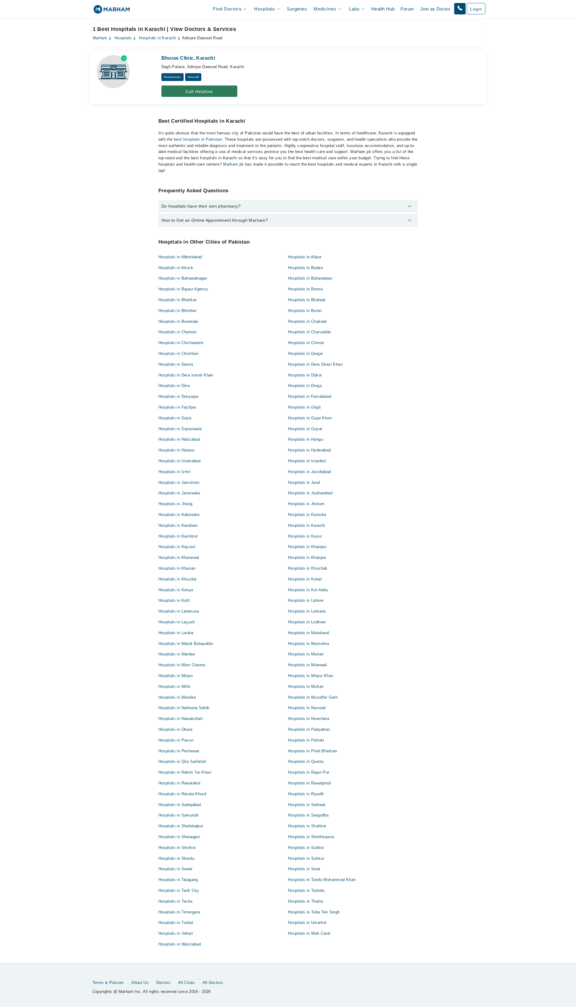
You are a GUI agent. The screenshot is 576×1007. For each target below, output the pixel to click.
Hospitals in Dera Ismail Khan (185, 375)
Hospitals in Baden (305, 267)
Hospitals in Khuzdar (177, 579)
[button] (460, 8)
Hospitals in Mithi (174, 686)
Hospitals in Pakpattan (309, 729)
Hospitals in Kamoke (307, 514)
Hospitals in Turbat (175, 922)
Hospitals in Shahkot (307, 826)
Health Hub (382, 8)
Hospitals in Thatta (305, 901)
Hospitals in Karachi (157, 38)
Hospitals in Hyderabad (309, 450)
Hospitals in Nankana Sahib (183, 708)
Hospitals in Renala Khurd (182, 794)
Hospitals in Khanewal (178, 557)
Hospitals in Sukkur (306, 858)
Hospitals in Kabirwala (179, 514)
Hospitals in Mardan (176, 654)
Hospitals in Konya (175, 590)
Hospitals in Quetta (305, 761)
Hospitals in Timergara (179, 912)
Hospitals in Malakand (308, 633)
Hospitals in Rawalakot (179, 783)
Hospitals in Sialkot (306, 847)
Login (476, 9)
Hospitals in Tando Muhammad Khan (322, 879)
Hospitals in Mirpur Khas (310, 675)
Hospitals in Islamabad (179, 461)
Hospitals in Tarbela (306, 890)
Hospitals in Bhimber (177, 310)
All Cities (186, 982)
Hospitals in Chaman (177, 332)
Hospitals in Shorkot (177, 847)
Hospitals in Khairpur (307, 546)
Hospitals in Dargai (305, 353)
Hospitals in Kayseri (177, 546)
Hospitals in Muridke (177, 697)
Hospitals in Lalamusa (178, 611)
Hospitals (123, 38)
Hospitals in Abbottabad (180, 257)
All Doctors (212, 982)
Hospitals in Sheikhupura (311, 837)
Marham (100, 38)
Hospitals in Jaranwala (179, 493)
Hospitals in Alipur (304, 257)
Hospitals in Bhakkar (177, 300)
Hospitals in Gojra (174, 418)
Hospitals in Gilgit (304, 407)
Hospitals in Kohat (305, 579)
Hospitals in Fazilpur (177, 407)
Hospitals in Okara (175, 729)
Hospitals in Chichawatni (181, 342)
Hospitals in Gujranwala (180, 429)
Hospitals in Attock (175, 267)
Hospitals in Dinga (305, 385)
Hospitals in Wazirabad (179, 944)
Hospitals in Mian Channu (182, 665)
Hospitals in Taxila (175, 901)
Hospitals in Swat (304, 869)
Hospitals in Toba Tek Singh (314, 912)
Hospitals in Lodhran (307, 622)
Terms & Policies (108, 982)
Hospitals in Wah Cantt (309, 933)
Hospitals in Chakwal (307, 321)
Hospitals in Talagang (178, 879)
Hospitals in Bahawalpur (310, 278)
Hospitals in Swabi (175, 869)
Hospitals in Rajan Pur (308, 772)
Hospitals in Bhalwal (307, 300)
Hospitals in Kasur (305, 536)
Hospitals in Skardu (176, 858)
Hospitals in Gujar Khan (310, 418)
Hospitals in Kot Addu (308, 590)
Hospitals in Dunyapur (178, 396)
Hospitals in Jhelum (306, 504)
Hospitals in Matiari (306, 654)
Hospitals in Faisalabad (309, 396)
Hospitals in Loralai (176, 633)
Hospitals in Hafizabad (179, 439)
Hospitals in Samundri (178, 815)
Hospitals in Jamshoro (179, 482)
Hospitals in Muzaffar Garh (313, 697)
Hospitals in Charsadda (309, 332)
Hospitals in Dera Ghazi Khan (315, 364)
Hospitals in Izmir (174, 471)
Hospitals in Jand (304, 482)
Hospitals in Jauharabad (310, 493)
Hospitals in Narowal (307, 708)
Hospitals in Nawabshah (180, 718)
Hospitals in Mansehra (308, 643)
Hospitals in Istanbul (307, 461)
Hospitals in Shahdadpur (180, 826)
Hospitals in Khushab (307, 568)
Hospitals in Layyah (176, 622)
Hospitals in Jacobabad (309, 471)
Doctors (163, 982)
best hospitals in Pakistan (198, 139)
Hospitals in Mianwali (307, 665)
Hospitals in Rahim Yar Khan (185, 772)
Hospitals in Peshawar (179, 751)
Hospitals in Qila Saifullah (182, 761)
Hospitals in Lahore (305, 600)
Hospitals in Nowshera (308, 718)
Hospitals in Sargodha (308, 815)
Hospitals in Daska (175, 364)
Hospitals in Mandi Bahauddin (185, 643)
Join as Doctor (435, 8)
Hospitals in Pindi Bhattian (312, 751)
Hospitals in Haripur (176, 450)
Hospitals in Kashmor (178, 536)
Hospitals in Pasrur (176, 740)
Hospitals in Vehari (175, 933)
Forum (407, 8)
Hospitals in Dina (174, 385)
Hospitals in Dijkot (305, 375)
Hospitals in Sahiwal (307, 804)
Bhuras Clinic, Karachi (188, 58)
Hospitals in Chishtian (178, 353)
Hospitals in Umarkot (307, 922)
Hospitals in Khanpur (307, 557)
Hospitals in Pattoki (306, 740)
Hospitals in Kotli (174, 600)
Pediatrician (173, 77)
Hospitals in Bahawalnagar (182, 278)
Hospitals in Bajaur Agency (183, 289)
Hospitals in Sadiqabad (179, 804)
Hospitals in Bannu (305, 289)
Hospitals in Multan (305, 686)
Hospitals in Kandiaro (178, 525)
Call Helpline (199, 91)
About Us (139, 982)
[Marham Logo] (112, 11)
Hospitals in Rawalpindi (309, 783)
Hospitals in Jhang (175, 504)
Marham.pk (233, 164)
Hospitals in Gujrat (305, 429)
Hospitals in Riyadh (306, 794)
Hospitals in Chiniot (306, 342)
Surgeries (297, 8)
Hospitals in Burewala (178, 321)
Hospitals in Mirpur (175, 675)
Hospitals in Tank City (178, 890)
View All (193, 77)
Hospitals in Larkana (307, 611)
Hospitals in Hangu (305, 439)
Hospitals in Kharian (177, 568)
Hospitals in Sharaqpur (179, 837)
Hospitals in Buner (305, 310)
